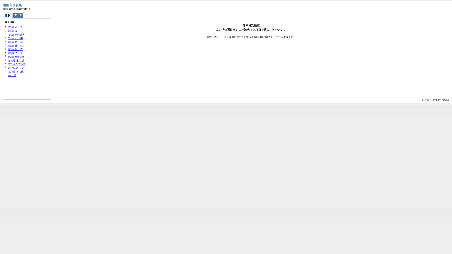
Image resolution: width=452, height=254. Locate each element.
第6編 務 (15, 45)
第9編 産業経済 (16, 56)
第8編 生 (15, 53)
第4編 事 (15, 38)
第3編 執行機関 (16, 34)
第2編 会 (15, 30)
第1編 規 (15, 27)
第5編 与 (15, 42)
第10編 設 (16, 60)
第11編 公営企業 (17, 64)
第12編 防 (16, 67)
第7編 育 (15, 49)
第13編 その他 (15, 71)
